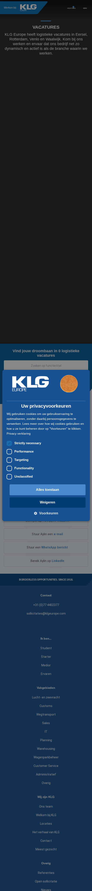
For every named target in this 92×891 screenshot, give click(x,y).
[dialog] (46, 445)
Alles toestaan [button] (47, 490)
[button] (46, 513)
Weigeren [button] (47, 502)
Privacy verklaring (19, 433)
